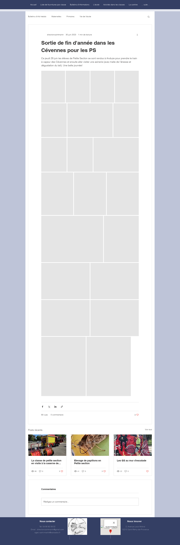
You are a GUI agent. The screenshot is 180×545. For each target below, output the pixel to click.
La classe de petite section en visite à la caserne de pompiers (46, 462)
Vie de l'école (85, 16)
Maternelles (56, 16)
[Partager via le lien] (62, 406)
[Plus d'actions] (137, 34)
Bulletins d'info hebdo (37, 16)
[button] (148, 17)
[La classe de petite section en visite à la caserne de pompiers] (47, 445)
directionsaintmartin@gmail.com (50, 529)
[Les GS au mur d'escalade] (133, 445)
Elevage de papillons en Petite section (87, 462)
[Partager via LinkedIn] (55, 406)
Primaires (70, 16)
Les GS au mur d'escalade (131, 460)
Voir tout (148, 429)
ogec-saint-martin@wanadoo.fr (47, 532)
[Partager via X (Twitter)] (49, 406)
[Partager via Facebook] (42, 406)
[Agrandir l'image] (53, 87)
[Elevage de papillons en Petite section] (90, 445)
